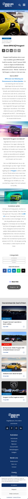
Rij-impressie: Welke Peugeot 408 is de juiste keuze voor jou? (13, 349)
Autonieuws (10, 11)
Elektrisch (14, 260)
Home (5, 11)
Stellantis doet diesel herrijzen (12, 374)
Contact (14, 467)
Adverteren (14, 476)
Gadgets (14, 452)
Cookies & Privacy (17, 497)
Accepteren (14, 485)
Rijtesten (14, 444)
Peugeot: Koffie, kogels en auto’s (13, 397)
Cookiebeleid (9, 497)
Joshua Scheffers (6, 42)
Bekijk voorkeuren (14, 493)
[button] (19, 5)
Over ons (14, 464)
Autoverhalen (14, 447)
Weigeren (14, 489)
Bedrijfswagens (14, 449)
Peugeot (13, 171)
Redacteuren (14, 461)
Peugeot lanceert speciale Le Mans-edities (12, 323)
